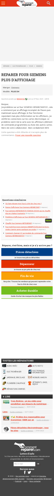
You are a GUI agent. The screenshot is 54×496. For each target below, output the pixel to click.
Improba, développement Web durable (24, 477)
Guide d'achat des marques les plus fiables (27, 296)
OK (38, 464)
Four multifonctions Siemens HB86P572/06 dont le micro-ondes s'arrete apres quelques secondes (27, 228)
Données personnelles (35, 479)
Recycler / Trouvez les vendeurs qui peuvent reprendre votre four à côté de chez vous (27, 283)
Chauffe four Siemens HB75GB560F (18, 223)
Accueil (27, 3)
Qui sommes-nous (22, 476)
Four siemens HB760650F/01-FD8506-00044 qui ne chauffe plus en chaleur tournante (27, 212)
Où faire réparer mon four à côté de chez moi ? (23, 203)
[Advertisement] (27, 34)
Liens (5, 412)
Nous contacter (35, 481)
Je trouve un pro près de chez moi (27, 269)
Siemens (15, 87)
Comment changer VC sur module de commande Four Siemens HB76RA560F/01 (26, 234)
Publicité (18, 481)
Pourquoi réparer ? (17, 407)
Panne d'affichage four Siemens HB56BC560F (22, 207)
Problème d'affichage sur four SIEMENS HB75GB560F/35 (26, 217)
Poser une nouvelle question (28, 135)
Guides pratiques (16, 412)
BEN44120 (21, 99)
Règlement (48, 479)
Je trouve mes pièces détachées (27, 257)
